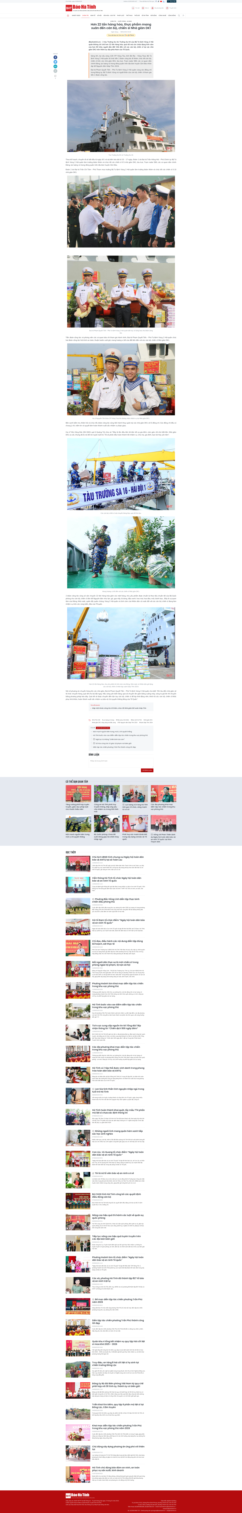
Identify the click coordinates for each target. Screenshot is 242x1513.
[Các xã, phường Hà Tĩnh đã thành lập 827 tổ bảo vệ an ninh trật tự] (78, 1285)
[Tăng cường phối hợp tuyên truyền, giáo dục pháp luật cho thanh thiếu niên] (78, 793)
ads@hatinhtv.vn (171, 1510)
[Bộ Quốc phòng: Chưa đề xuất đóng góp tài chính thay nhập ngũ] (107, 823)
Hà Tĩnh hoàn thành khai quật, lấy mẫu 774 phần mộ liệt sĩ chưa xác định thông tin (118, 1111)
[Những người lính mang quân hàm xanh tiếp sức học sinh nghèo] (78, 1138)
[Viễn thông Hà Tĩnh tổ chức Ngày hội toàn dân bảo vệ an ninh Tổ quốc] (78, 885)
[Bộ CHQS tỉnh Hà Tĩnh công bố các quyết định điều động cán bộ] (78, 1201)
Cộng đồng (172, 15)
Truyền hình (172, 8)
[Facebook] (156, 1)
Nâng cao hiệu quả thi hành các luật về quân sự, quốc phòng (118, 1216)
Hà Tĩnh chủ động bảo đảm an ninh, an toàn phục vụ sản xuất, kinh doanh (116, 1469)
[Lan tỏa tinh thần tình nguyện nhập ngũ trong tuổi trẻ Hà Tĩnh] (78, 1096)
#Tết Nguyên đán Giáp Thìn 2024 (127, 722)
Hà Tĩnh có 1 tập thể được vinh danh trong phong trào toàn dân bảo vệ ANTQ (118, 1069)
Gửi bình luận (147, 770)
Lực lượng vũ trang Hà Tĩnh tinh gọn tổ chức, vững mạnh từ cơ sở (135, 807)
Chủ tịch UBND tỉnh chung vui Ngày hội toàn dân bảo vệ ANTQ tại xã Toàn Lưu (118, 858)
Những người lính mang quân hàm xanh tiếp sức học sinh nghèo (117, 1132)
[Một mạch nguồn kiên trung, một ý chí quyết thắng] (78, 823)
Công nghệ (162, 15)
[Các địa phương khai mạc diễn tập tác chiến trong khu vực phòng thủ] (163, 793)
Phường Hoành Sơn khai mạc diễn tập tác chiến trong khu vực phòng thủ (117, 985)
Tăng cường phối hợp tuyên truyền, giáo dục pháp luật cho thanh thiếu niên (77, 806)
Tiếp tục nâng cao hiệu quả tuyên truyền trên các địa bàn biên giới (116, 1237)
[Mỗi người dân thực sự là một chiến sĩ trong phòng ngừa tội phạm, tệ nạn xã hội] (78, 969)
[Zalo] (164, 1)
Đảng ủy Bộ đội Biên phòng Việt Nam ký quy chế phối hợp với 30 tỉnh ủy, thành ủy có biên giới (117, 1385)
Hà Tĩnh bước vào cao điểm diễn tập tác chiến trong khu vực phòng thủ (120, 735)
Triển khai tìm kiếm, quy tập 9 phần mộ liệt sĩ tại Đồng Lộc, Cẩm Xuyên (118, 1406)
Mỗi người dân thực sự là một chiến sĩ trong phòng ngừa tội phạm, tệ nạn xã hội (115, 963)
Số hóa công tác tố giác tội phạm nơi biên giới (113, 743)
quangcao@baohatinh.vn (158, 1510)
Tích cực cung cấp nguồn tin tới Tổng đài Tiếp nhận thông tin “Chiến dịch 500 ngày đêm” (116, 1027)
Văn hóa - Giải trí (109, 15)
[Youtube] (161, 1)
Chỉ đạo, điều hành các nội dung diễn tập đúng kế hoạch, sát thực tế (117, 942)
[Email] (55, 66)
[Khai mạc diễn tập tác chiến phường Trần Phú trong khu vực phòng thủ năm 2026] (78, 1432)
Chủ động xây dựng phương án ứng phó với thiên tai (118, 1448)
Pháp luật (120, 15)
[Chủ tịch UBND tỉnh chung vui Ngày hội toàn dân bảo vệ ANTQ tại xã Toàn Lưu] (78, 864)
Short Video (76, 15)
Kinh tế (92, 15)
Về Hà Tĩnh (145, 15)
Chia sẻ (55, 53)
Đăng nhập (173, 1)
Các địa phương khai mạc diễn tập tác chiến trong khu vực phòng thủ (163, 806)
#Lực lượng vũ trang (108, 720)
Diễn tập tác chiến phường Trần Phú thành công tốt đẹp (114, 747)
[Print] (55, 71)
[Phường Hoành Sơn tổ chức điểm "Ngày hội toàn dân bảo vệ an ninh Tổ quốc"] (78, 1264)
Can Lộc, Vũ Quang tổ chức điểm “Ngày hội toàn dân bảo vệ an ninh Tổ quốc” (118, 1153)
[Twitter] (55, 62)
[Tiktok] (158, 1)
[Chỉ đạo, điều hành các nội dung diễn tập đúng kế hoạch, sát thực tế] (78, 948)
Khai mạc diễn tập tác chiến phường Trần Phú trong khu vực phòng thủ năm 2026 (117, 1427)
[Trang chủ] (68, 15)
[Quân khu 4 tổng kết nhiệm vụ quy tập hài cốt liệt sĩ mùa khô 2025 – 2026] (78, 1348)
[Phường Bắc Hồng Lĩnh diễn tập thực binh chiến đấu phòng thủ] (78, 906)
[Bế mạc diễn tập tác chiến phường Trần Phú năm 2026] (78, 1306)
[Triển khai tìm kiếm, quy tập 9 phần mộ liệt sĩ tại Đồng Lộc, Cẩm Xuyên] (78, 1411)
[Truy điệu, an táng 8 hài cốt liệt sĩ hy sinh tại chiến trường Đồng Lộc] (78, 1369)
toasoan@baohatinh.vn (169, 1508)
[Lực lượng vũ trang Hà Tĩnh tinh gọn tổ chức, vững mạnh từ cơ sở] (135, 793)
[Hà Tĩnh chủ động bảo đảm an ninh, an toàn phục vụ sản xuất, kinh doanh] (78, 1474)
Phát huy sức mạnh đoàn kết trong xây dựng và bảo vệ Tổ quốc (134, 836)
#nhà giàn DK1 (148, 720)
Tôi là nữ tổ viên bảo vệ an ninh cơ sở (114, 1173)
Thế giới (137, 15)
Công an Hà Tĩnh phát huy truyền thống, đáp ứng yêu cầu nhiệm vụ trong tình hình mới (106, 808)
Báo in (147, 8)
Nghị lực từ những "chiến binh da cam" (110, 739)
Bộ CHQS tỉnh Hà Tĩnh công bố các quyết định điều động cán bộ (116, 1195)
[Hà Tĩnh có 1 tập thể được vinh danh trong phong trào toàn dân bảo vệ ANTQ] (78, 1075)
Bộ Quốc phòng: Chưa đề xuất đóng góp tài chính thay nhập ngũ (106, 836)
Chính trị (85, 15)
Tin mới (137, 8)
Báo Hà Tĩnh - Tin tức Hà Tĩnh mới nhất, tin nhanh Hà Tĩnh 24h (85, 8)
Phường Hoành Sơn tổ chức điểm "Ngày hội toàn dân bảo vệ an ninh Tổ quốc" (117, 1258)
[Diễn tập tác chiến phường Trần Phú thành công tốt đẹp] (78, 1327)
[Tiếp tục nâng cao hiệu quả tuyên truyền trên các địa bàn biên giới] (78, 1243)
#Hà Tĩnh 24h (96, 720)
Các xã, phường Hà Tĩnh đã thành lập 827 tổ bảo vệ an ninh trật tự (118, 1279)
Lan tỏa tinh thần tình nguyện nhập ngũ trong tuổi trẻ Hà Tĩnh (118, 1090)
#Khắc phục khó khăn (122, 720)
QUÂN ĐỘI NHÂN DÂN (103, 728)
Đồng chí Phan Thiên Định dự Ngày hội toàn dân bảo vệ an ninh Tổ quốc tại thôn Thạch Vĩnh (163, 838)
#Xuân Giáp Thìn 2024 (146, 722)
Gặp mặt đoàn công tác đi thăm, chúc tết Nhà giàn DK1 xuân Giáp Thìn (119, 708)
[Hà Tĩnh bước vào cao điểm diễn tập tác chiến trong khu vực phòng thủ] (78, 1011)
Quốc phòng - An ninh (125, 21)
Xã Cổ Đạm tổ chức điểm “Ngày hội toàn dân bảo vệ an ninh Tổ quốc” (118, 921)
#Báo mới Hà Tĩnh (136, 720)
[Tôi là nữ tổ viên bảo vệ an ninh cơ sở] (78, 1180)
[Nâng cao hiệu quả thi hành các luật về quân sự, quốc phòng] (78, 1222)
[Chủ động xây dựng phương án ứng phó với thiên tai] (78, 1453)
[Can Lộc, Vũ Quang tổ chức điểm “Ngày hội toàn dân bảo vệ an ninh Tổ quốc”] (78, 1159)
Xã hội (99, 15)
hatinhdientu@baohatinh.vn (167, 1506)
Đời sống (154, 15)
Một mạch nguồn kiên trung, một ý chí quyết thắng (112, 732)
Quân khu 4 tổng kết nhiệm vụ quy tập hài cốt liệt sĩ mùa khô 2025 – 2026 (118, 1343)
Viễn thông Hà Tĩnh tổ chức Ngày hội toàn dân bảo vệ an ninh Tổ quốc (116, 879)
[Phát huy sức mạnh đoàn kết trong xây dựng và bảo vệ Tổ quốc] (135, 823)
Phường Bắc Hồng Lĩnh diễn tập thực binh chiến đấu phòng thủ (115, 900)
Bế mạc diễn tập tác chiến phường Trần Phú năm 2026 (117, 1301)
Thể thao (129, 15)
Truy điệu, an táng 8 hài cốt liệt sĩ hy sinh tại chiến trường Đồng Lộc (115, 1364)
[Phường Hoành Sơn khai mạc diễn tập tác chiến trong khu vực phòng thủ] (78, 990)
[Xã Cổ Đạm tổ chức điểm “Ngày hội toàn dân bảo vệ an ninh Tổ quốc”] (78, 927)
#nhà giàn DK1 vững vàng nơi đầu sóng (104, 722)
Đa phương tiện (159, 8)
